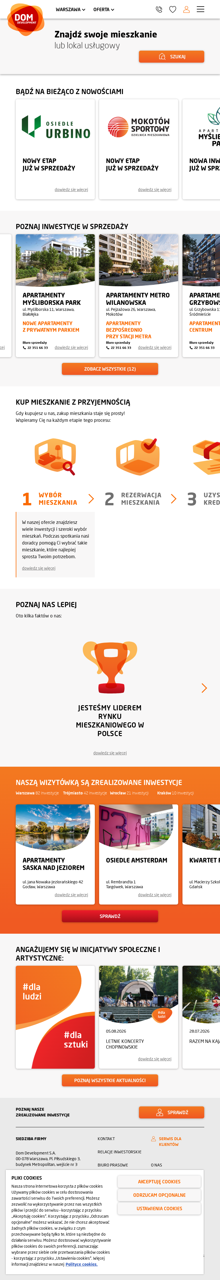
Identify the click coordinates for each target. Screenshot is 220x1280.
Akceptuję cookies (159, 1181)
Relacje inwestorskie (120, 1151)
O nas (156, 1164)
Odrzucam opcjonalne (159, 1195)
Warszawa (68, 9)
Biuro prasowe (113, 1164)
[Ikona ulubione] (172, 9)
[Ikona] (186, 9)
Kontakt (106, 1138)
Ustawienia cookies (159, 1208)
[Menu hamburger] (200, 9)
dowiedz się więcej (38, 568)
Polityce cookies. (82, 1264)
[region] (105, 1222)
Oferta (101, 9)
